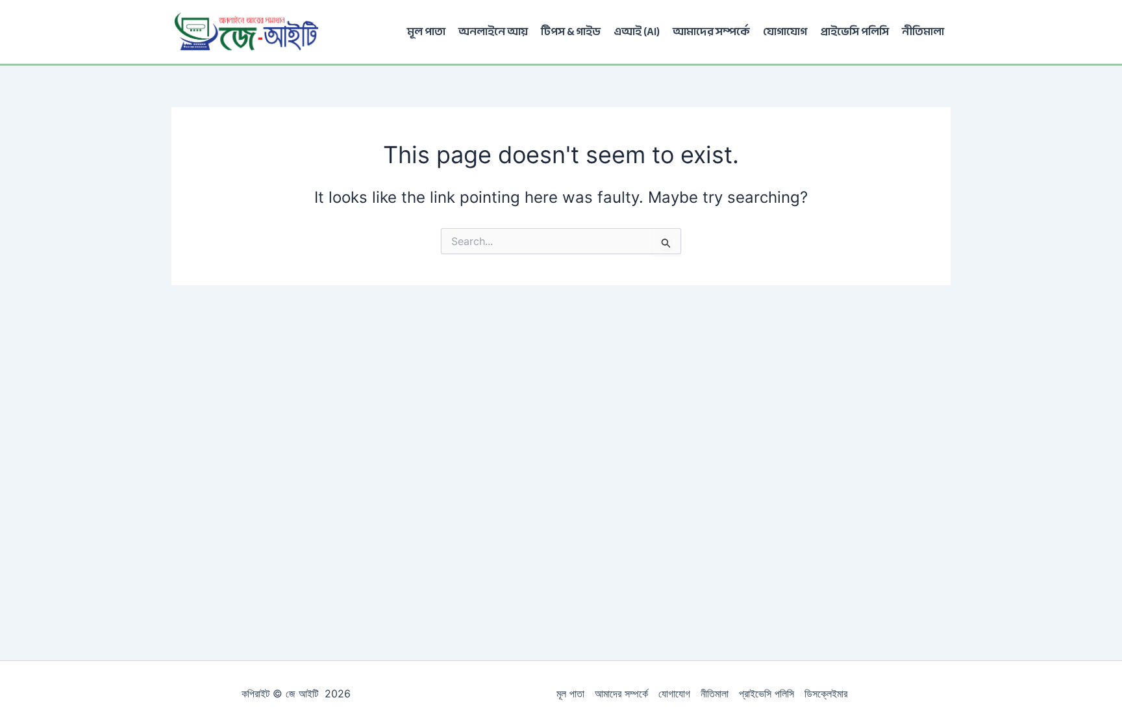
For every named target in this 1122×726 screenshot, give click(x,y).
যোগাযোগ (785, 31)
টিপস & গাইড (571, 31)
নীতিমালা (923, 31)
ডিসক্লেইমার (825, 693)
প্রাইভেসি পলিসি (854, 31)
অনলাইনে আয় (493, 31)
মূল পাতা (426, 31)
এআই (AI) (637, 31)
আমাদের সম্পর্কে (711, 31)
